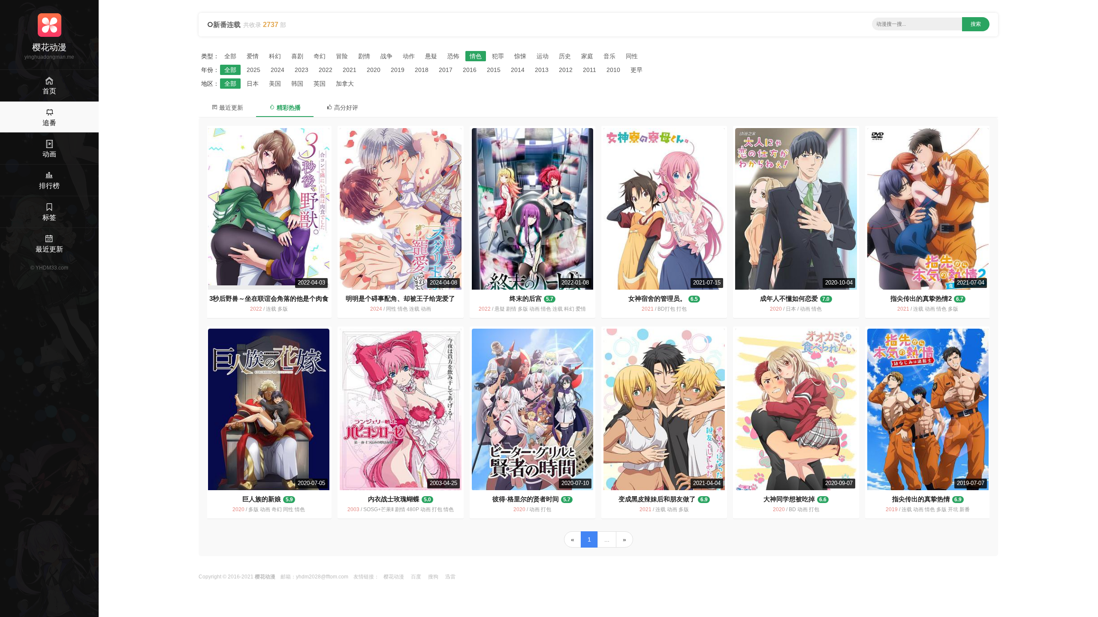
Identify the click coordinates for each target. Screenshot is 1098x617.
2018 (421, 69)
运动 (543, 56)
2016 (470, 69)
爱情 (253, 56)
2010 (613, 69)
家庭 (587, 56)
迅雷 (450, 577)
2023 (301, 69)
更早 (636, 69)
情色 (476, 56)
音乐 (609, 56)
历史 (565, 56)
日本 (253, 83)
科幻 (275, 56)
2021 (349, 69)
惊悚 (520, 56)
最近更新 (230, 107)
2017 (445, 69)
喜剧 (297, 56)
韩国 (297, 83)
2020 (373, 69)
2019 (397, 69)
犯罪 (498, 56)
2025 (253, 69)
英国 (320, 83)
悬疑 (431, 56)
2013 (542, 69)
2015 (494, 69)
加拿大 (345, 83)
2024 (277, 69)
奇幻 (320, 56)
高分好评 (345, 107)
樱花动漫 (393, 577)
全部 (230, 56)
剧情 (364, 56)
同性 (632, 56)
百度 (416, 577)
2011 (589, 69)
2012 (566, 69)
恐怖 (453, 56)
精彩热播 (288, 107)
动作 (409, 56)
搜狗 (433, 577)
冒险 (342, 56)
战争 (386, 56)
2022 (325, 69)
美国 (275, 83)
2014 (518, 69)
